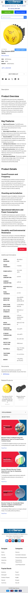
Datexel (3, 580)
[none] (14, 34)
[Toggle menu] (2, 2)
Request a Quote (20, 12)
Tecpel (17, 572)
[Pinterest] (18, 79)
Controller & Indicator (20, 554)
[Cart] (25, 1)
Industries (3, 560)
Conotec (17, 574)
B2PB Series (6, 374)
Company (3, 557)
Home (2, 552)
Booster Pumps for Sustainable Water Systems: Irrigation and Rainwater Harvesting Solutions (12, 504)
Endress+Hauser (5, 577)
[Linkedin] (15, 79)
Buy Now (22, 249)
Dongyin (17, 580)
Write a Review (5, 55)
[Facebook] (2, 79)
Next (26, 394)
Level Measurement (20, 564)
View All (17, 582)
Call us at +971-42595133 (15, 538)
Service (3, 554)
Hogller (17, 577)
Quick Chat (7, 12)
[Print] (9, 79)
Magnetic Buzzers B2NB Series (20, 397)
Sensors (17, 552)
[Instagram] (13, 540)
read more (4, 448)
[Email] (6, 79)
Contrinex (3, 582)
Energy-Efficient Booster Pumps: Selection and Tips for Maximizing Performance (11, 471)
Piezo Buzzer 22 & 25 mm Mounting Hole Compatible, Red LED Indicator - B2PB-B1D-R (7, 399)
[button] (14, 74)
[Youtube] (10, 540)
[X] (12, 79)
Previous (1, 394)
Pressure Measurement (21, 557)
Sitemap (3, 562)
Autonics (3, 572)
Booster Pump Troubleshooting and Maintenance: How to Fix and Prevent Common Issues (12, 439)
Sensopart (4, 574)
